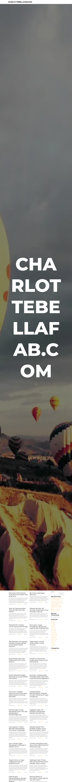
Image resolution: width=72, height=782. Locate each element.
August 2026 (53, 621)
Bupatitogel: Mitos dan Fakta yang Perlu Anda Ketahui (17, 660)
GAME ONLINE (54, 650)
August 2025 (53, 640)
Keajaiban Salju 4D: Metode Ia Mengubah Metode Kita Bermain (37, 711)
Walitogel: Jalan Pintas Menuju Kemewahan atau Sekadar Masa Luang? (39, 761)
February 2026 (54, 631)
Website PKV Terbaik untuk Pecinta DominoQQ (18, 626)
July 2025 (53, 642)
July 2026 (53, 622)
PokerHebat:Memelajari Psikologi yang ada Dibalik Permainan (18, 676)
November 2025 (54, 635)
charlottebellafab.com (20, 2)
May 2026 (53, 626)
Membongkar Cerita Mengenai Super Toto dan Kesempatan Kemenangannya (18, 712)
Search (52, 591)
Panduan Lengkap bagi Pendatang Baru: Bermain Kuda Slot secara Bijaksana (39, 676)
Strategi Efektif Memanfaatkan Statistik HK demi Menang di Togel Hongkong (39, 694)
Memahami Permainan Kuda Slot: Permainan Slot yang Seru (18, 594)
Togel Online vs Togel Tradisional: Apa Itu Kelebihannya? (16, 761)
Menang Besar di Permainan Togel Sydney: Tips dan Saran (39, 778)
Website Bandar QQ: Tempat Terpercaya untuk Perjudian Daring (39, 610)
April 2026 (53, 627)
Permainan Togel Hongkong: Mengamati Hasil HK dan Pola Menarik (39, 626)
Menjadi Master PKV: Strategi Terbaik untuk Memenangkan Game (38, 728)
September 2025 (54, 639)
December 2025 (54, 634)
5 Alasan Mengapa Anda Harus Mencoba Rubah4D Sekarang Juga (39, 745)
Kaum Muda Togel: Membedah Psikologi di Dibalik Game (17, 745)
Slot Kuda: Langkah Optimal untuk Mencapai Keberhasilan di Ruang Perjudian (18, 694)
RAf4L (20, 604)
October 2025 (53, 637)
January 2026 (53, 632)
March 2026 (53, 629)
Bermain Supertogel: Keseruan (37, 594)
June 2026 (53, 624)
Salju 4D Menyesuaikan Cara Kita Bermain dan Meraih (17, 610)
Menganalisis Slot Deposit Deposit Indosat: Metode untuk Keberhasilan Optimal (18, 644)
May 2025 (53, 645)
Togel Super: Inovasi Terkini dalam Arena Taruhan (37, 643)
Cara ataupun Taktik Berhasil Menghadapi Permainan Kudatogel (17, 728)
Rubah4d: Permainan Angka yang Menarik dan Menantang (39, 660)
